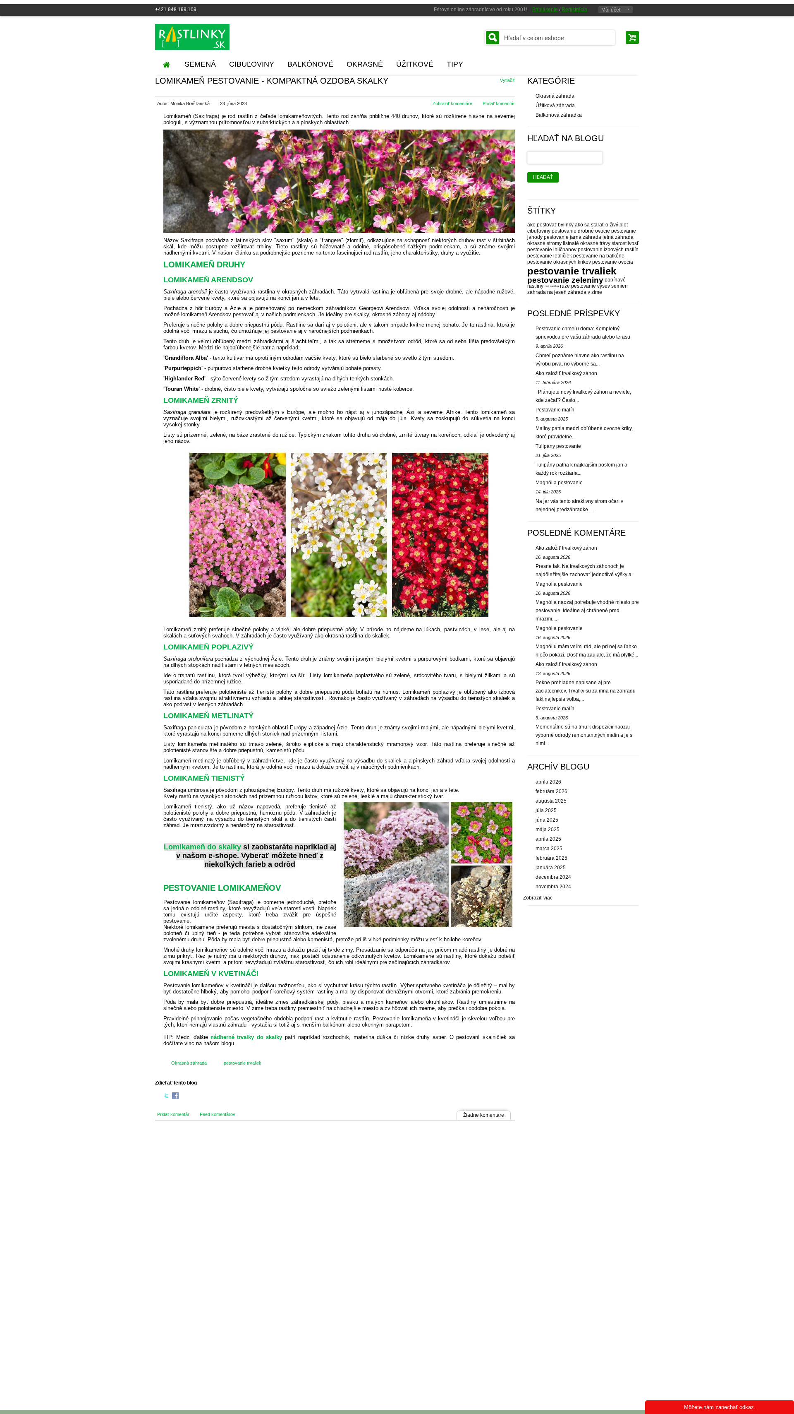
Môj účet (610, 10)
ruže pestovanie (578, 286)
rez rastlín (552, 286)
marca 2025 (549, 848)
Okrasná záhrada (189, 1062)
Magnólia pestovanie (559, 483)
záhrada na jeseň (547, 292)
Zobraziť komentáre (452, 103)
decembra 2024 (553, 877)
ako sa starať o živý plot (601, 225)
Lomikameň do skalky (202, 847)
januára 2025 (551, 868)
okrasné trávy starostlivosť (609, 243)
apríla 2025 (548, 839)
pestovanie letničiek (549, 256)
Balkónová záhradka (559, 115)
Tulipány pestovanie (558, 446)
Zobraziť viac (537, 898)
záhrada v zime (585, 292)
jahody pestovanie (548, 237)
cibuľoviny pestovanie (551, 231)
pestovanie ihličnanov (551, 249)
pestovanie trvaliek (242, 1062)
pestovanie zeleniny (565, 280)
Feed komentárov (217, 1114)
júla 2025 (546, 810)
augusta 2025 (551, 801)
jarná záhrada (585, 237)
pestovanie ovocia (612, 262)
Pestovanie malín (555, 410)
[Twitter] (166, 1096)
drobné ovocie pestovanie (607, 231)
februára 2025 (551, 858)
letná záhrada (618, 237)
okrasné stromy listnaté (553, 243)
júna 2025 (547, 820)
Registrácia (574, 9)
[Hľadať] (492, 37)
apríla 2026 (548, 782)
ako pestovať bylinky (550, 225)
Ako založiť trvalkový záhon (566, 373)
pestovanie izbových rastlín (608, 249)
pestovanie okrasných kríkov (559, 262)
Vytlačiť (507, 80)
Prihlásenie (545, 9)
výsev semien (612, 286)
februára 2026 (551, 791)
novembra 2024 (553, 887)
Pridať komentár (499, 103)
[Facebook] (175, 1096)
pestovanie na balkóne (598, 256)
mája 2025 (548, 829)
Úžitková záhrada (555, 105)
